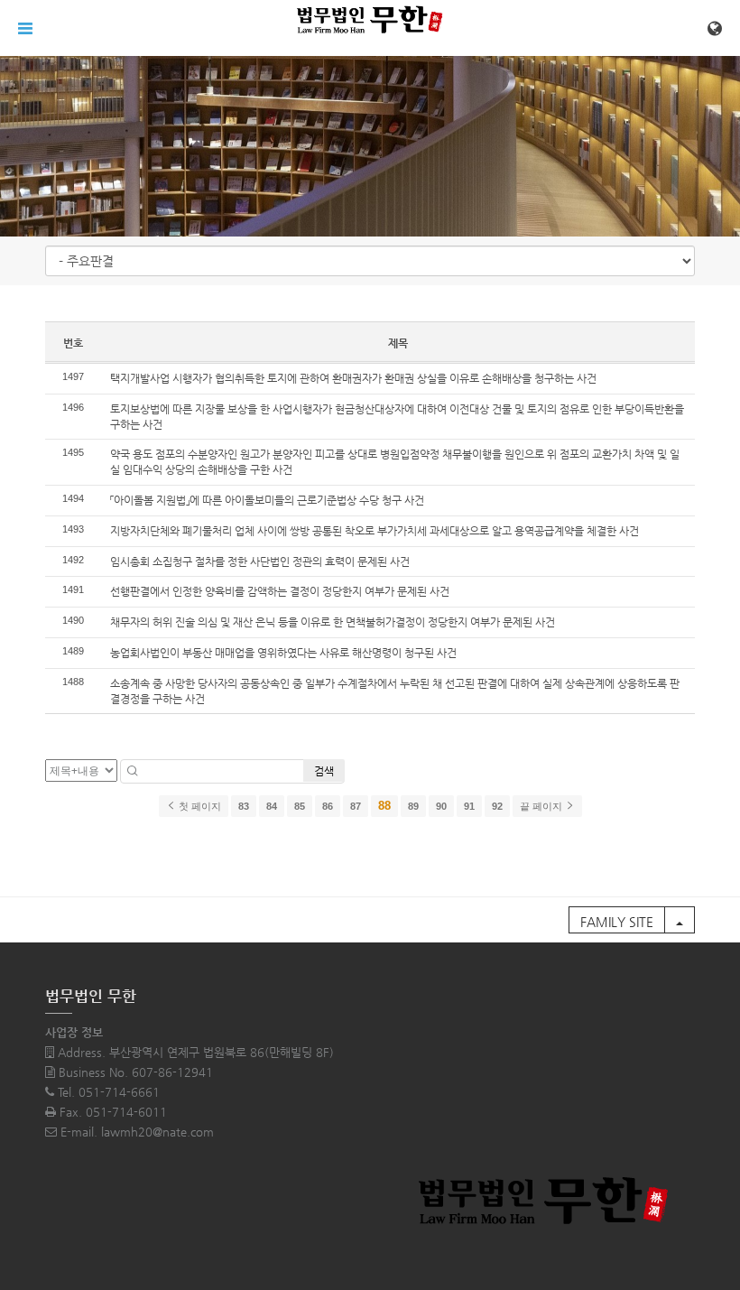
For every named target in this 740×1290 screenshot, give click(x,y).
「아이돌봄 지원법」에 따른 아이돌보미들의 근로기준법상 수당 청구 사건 (267, 500)
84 (271, 806)
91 (469, 806)
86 (327, 806)
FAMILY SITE (616, 921)
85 (299, 806)
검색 (324, 771)
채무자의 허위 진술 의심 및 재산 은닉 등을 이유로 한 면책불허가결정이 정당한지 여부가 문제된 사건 (332, 622)
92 (497, 806)
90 (441, 806)
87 (355, 806)
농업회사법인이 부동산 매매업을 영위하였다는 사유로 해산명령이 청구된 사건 (283, 652)
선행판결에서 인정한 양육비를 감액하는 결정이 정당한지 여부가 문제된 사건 (279, 591)
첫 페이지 (198, 806)
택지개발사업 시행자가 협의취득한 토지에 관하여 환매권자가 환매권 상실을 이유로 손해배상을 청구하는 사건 (353, 378)
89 (413, 806)
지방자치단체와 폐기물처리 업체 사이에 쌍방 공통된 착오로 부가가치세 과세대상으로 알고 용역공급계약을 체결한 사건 (374, 530)
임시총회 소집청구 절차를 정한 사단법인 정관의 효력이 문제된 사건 (260, 561)
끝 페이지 (542, 806)
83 (243, 806)
